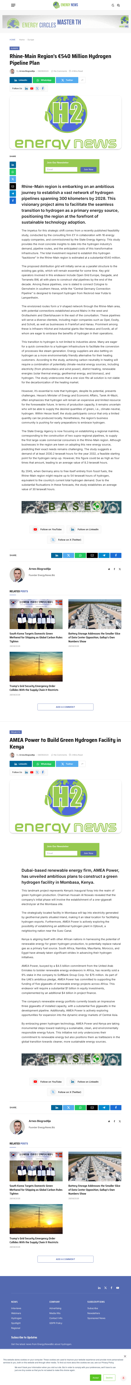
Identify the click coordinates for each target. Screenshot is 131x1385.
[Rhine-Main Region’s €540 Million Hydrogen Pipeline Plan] (65, 122)
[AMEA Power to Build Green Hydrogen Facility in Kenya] (65, 806)
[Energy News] (65, 5)
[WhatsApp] (13, 172)
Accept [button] (96, 1377)
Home (22, 39)
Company (54, 1302)
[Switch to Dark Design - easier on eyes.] (113, 5)
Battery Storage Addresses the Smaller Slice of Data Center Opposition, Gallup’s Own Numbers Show (94, 637)
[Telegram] (13, 193)
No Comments (60, 71)
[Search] (118, 5)
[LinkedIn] (13, 165)
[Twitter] (13, 179)
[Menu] (13, 5)
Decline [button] (109, 1377)
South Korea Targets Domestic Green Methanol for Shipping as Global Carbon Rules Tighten (36, 637)
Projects (15, 732)
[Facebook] (13, 200)
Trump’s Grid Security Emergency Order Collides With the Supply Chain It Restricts (34, 688)
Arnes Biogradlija (27, 71)
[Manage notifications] (123, 1378)
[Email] (13, 186)
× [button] (125, 1355)
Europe (31, 39)
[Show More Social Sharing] (82, 80)
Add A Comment (65, 707)
